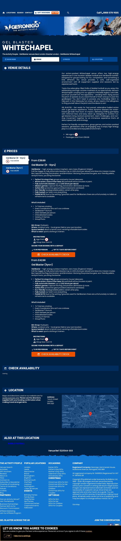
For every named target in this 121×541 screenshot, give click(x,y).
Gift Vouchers (46, 13)
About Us (3, 476)
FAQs (2, 478)
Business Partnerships (9, 506)
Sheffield (28, 482)
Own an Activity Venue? (9, 500)
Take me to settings (22, 536)
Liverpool (27, 484)
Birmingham (29, 476)
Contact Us (4, 480)
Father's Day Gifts (55, 469)
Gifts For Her (53, 501)
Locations (11, 13)
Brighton (27, 478)
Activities (4, 469)
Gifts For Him (53, 499)
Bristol (26, 473)
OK (7, 536)
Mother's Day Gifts (56, 471)
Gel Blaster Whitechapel (70, 54)
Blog (2, 493)
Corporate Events (31, 505)
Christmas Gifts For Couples (56, 491)
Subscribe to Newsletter (10, 482)
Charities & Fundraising (9, 484)
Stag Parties (29, 499)
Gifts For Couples (55, 505)
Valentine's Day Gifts (57, 473)
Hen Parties (29, 501)
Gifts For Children (55, 503)
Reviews (3, 473)
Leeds (26, 469)
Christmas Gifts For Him (58, 482)
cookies (89, 531)
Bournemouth (30, 480)
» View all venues (31, 488)
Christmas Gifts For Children (56, 487)
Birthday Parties (30, 495)
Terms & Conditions (8, 486)
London (27, 467)
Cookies (3, 490)
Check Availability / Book (53, 254)
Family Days (29, 497)
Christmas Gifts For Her (58, 484)
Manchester (29, 471)
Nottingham (29, 486)
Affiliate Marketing (10, 512)
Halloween (28, 507)
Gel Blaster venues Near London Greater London (39, 54)
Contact (29, 13)
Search (20, 13)
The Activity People (10, 54)
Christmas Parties (31, 503)
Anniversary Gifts (55, 476)
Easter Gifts (53, 467)
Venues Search (6, 467)
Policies (3, 488)
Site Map (76, 504)
